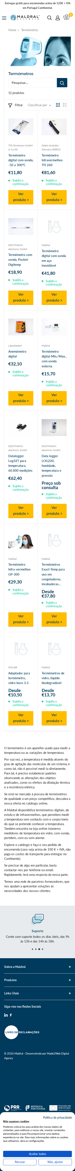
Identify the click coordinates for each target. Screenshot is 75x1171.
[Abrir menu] (4, 18)
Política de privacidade (57, 1117)
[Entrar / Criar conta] (58, 18)
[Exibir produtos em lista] (65, 105)
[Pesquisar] (62, 82)
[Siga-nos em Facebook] (11, 1015)
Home (12, 30)
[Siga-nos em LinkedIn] (6, 1015)
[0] (67, 18)
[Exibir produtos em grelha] (58, 105)
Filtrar (19, 105)
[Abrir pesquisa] (49, 18)
